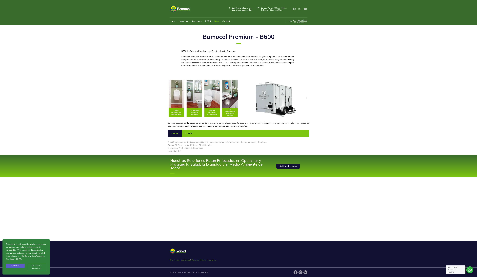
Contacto (226, 21)
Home (172, 21)
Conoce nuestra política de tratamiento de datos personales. (193, 260)
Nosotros (183, 21)
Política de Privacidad (36, 267)
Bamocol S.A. (181, 272)
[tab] (175, 133)
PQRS (208, 21)
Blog (216, 21)
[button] (170, 98)
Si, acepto (15, 266)
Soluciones (196, 21)
